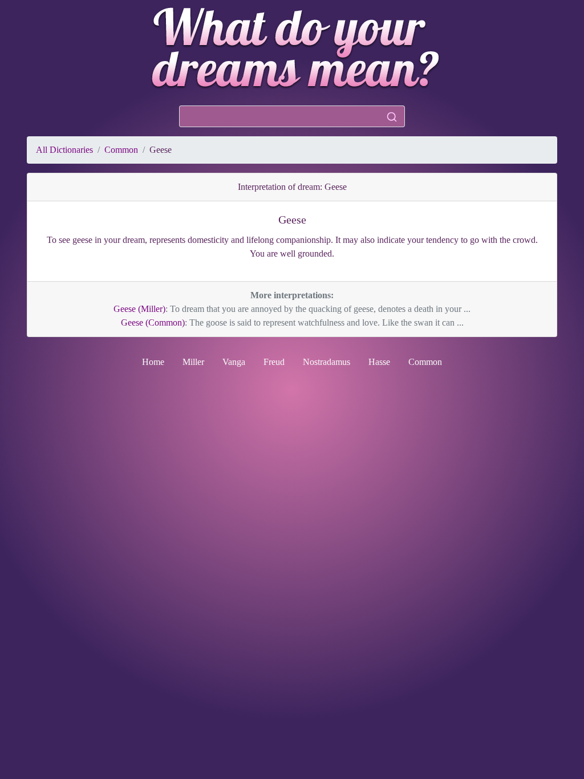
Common (121, 150)
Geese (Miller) (139, 309)
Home (153, 362)
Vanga (233, 362)
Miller (193, 362)
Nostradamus (326, 362)
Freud (274, 362)
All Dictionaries (64, 150)
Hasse (379, 362)
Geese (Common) (153, 322)
